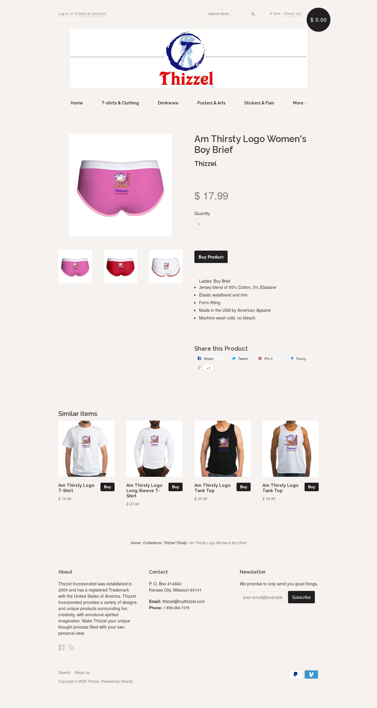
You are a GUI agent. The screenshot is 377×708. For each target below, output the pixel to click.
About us (82, 672)
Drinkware (168, 103)
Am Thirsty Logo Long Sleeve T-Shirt (144, 490)
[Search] (253, 13)
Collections (152, 542)
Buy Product (211, 257)
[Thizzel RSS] (71, 647)
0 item (275, 13)
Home (77, 103)
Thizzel (205, 163)
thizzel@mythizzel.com (184, 601)
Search (64, 672)
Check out (292, 13)
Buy (107, 486)
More (298, 103)
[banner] (188, 58)
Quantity (202, 213)
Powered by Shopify (117, 681)
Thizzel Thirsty (175, 542)
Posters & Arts (211, 103)
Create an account (90, 13)
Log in (63, 13)
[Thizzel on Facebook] (61, 647)
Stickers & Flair (259, 103)
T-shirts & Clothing (120, 103)
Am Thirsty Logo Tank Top (212, 488)
